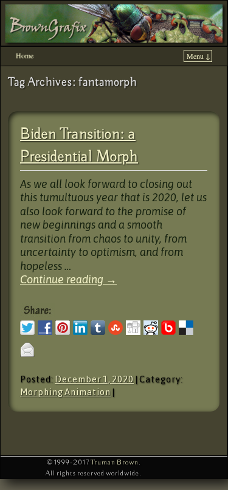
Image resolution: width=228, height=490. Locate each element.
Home (24, 55)
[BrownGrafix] (114, 23)
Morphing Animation (65, 392)
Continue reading (68, 279)
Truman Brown (115, 462)
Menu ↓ (198, 56)
